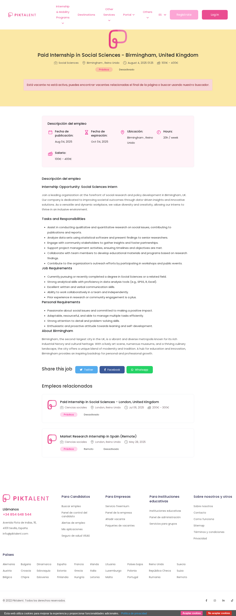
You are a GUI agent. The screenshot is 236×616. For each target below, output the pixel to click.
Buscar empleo (71, 506)
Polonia (132, 571)
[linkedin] (223, 600)
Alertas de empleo (73, 523)
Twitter (88, 370)
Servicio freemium (117, 506)
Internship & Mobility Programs (63, 11)
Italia (93, 571)
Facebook (113, 370)
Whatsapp (141, 370)
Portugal (132, 577)
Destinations (86, 15)
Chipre (25, 577)
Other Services (109, 12)
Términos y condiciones (209, 532)
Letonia (95, 577)
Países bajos (135, 564)
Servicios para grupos (163, 524)
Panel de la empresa (118, 512)
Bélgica (7, 577)
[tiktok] (232, 600)
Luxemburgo (113, 571)
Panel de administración (165, 517)
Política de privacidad (134, 613)
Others (147, 12)
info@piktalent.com (15, 534)
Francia (79, 564)
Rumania (154, 577)
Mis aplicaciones (72, 529)
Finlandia (62, 577)
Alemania (9, 564)
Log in (215, 15)
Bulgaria (26, 564)
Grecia (78, 571)
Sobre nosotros (203, 506)
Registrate (184, 15)
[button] (160, 14)
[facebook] (206, 600)
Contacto (200, 512)
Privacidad (200, 538)
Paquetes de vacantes (120, 525)
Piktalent (18, 600)
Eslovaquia (43, 571)
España (61, 564)
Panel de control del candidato (74, 514)
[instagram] (215, 600)
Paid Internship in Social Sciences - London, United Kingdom (109, 402)
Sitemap (199, 525)
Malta (109, 577)
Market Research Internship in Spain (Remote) (98, 436)
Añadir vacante (115, 519)
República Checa (160, 571)
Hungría (79, 577)
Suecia (181, 564)
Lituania (110, 564)
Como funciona (204, 519)
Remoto (182, 577)
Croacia (26, 571)
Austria (7, 571)
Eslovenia (43, 577)
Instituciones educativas (165, 511)
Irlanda (94, 564)
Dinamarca (44, 564)
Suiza (180, 571)
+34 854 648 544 (17, 514)
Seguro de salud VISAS (76, 536)
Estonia (61, 571)
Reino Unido (156, 564)
